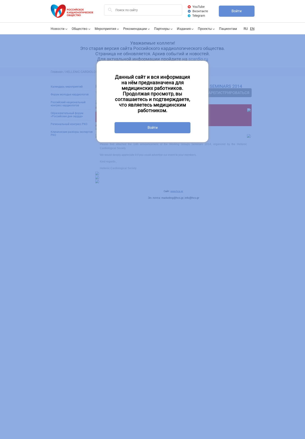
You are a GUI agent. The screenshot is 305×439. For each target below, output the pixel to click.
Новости (58, 29)
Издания (184, 29)
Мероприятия (105, 29)
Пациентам (228, 29)
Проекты (205, 29)
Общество (80, 29)
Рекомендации (135, 29)
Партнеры (162, 29)
